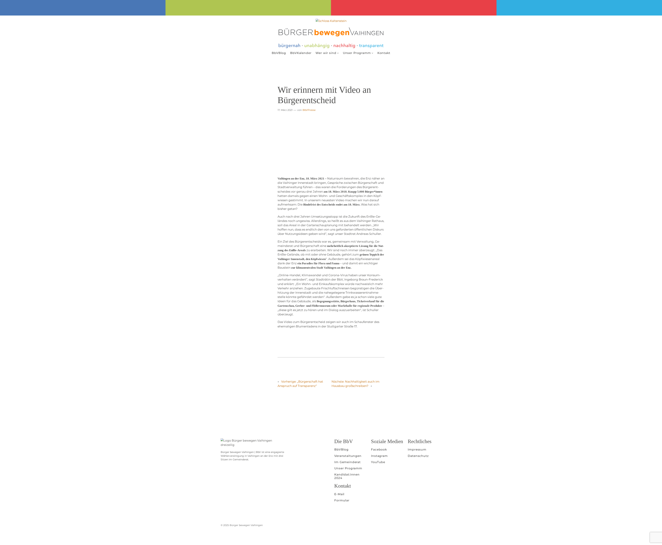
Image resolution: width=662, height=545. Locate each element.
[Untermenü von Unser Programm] (372, 53)
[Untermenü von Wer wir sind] (338, 53)
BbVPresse (309, 110)
